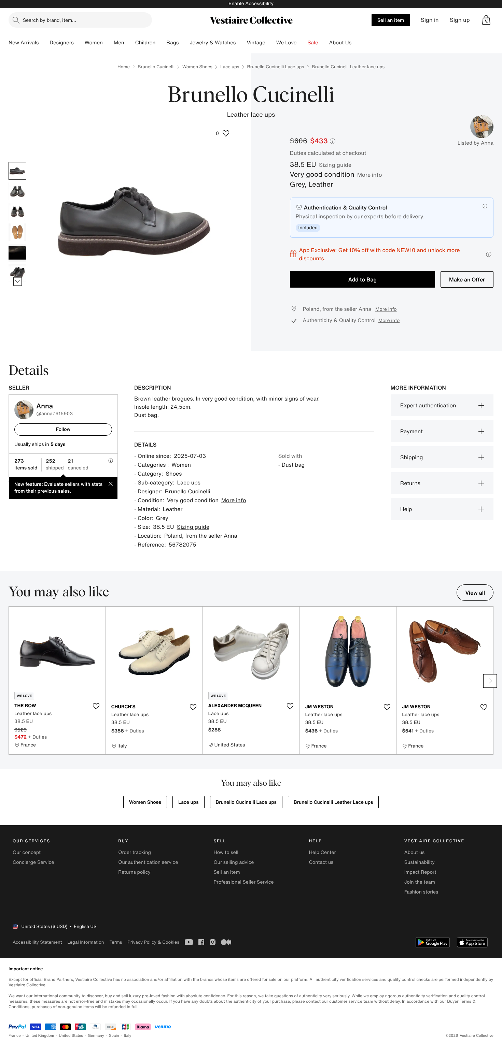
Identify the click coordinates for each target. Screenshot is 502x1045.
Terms (115, 942)
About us (414, 852)
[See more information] (488, 254)
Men (119, 42)
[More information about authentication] (485, 206)
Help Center (322, 852)
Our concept (27, 852)
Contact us (321, 862)
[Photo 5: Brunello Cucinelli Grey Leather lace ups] (17, 253)
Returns (410, 483)
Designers (62, 42)
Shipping (411, 457)
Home (123, 66)
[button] (223, 133)
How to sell (225, 852)
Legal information (85, 942)
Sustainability (419, 862)
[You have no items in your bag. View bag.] (486, 20)
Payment (411, 431)
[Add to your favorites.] (96, 706)
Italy (127, 1035)
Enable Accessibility (251, 3)
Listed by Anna (475, 143)
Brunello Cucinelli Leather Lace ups (333, 802)
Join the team (419, 882)
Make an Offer (467, 279)
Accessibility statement (37, 942)
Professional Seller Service (243, 882)
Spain (114, 1035)
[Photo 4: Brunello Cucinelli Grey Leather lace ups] (17, 232)
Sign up (460, 20)
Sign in (430, 20)
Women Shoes (197, 66)
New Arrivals (24, 42)
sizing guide (335, 165)
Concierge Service (33, 862)
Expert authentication (428, 405)
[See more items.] (17, 281)
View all (475, 593)
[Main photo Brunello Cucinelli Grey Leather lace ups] (17, 171)
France (15, 1035)
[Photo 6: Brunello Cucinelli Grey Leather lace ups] (17, 273)
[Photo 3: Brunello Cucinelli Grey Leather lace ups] (17, 212)
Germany (96, 1035)
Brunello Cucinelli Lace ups (275, 66)
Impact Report (420, 872)
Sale (313, 42)
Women (94, 42)
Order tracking (134, 852)
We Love (286, 42)
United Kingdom (40, 1035)
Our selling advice (233, 862)
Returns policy (134, 872)
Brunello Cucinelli (156, 66)
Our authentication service (148, 862)
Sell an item (390, 20)
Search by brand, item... (49, 20)
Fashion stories (421, 892)
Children (145, 42)
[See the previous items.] (17, 162)
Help (406, 509)
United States (71, 1035)
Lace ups (229, 66)
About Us (340, 42)
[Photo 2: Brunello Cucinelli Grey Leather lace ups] (17, 191)
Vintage (256, 42)
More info (369, 175)
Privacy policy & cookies (153, 942)
